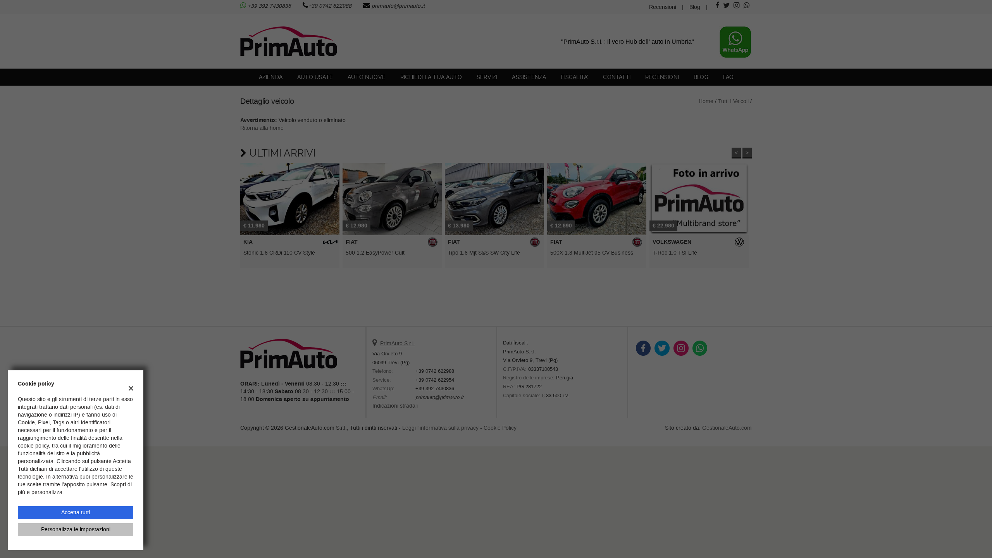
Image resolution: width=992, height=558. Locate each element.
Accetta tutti (75, 512)
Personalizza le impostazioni (75, 529)
